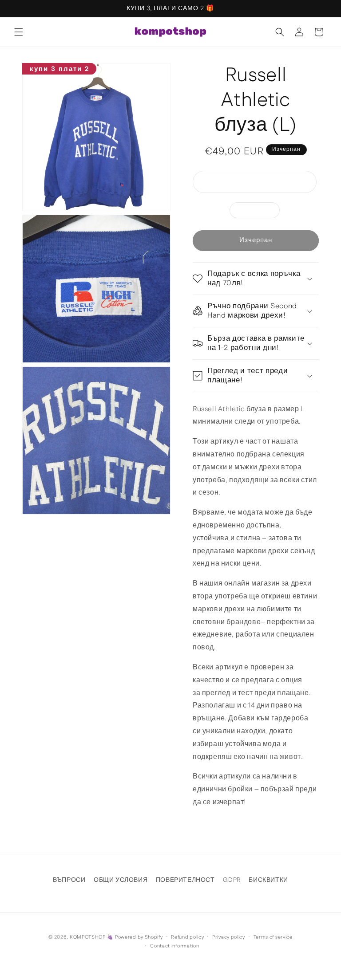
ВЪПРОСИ (69, 880)
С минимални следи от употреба (262, 183)
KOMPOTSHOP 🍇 (91, 937)
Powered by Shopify (139, 937)
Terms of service (273, 937)
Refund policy (187, 937)
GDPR (231, 880)
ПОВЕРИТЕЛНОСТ (185, 880)
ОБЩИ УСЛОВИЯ (120, 880)
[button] (18, 32)
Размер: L (259, 211)
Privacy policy (228, 937)
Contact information (174, 946)
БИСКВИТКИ (268, 880)
